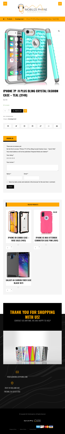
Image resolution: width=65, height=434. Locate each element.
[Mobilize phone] (32, 9)
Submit (10, 186)
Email (26, 174)
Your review (10, 162)
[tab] (10, 139)
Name (9, 174)
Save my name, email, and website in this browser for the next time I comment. (32, 182)
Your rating (10, 155)
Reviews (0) (10, 138)
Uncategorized (12, 119)
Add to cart (18, 111)
